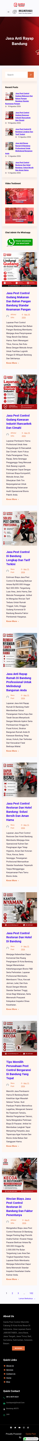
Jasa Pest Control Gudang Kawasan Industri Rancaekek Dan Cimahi (23, 116)
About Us (10, 1366)
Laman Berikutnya (27, 1299)
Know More (11, 363)
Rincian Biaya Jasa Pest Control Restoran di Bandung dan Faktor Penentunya (19, 1207)
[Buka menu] (8, 12)
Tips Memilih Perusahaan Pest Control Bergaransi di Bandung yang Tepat (18, 1070)
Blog (8, 1382)
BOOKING (18, 1348)
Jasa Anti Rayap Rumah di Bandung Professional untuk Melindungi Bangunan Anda (18, 148)
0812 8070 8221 (25, 10)
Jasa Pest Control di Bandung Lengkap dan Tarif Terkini (24, 131)
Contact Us (10, 1374)
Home (8, 1378)
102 (31, 1293)
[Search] (31, 75)
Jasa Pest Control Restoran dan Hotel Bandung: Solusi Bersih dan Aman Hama (24, 166)
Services (9, 1370)
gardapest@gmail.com (15, 1403)
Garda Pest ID (31, 1436)
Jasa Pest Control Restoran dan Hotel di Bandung (19, 937)
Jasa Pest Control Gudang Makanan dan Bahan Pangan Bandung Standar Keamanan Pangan (19, 98)
